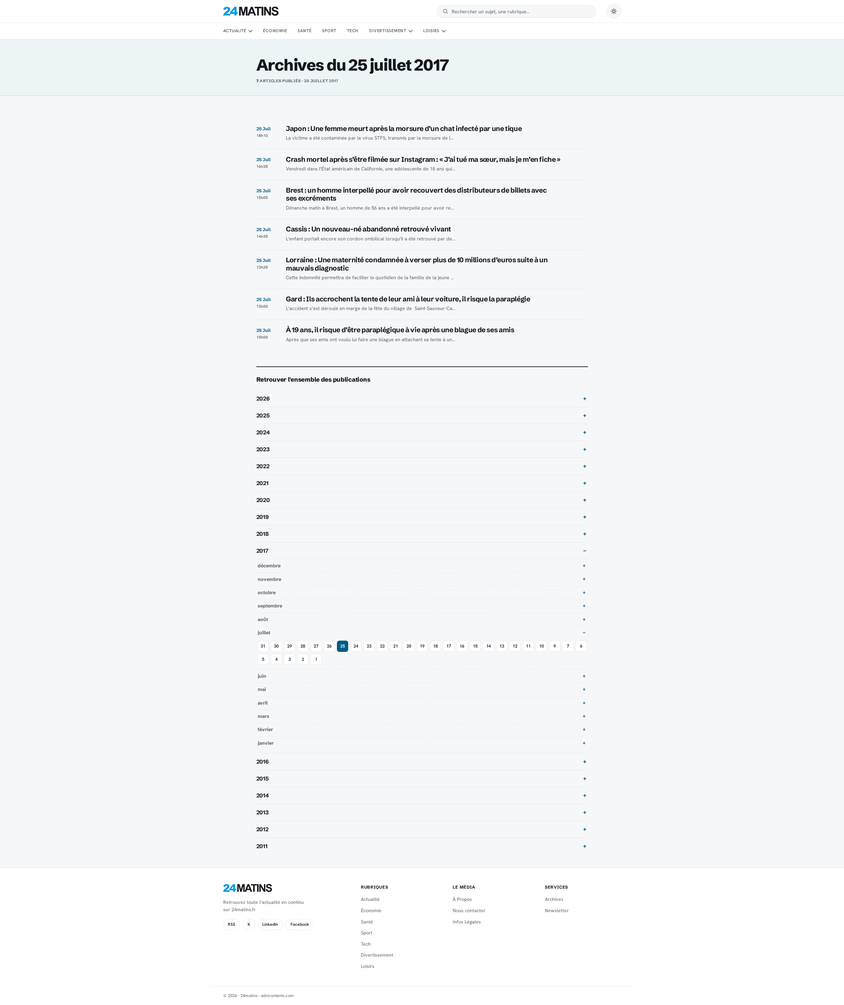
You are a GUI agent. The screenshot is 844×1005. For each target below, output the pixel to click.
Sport (329, 30)
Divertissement (387, 30)
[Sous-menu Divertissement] (410, 31)
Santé (304, 30)
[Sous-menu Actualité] (250, 31)
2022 (263, 466)
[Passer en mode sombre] (614, 11)
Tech (352, 30)
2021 (262, 483)
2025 (263, 415)
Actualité (234, 30)
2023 (263, 449)
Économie (275, 30)
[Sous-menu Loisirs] (444, 31)
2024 (263, 432)
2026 (263, 398)
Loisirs (431, 30)
